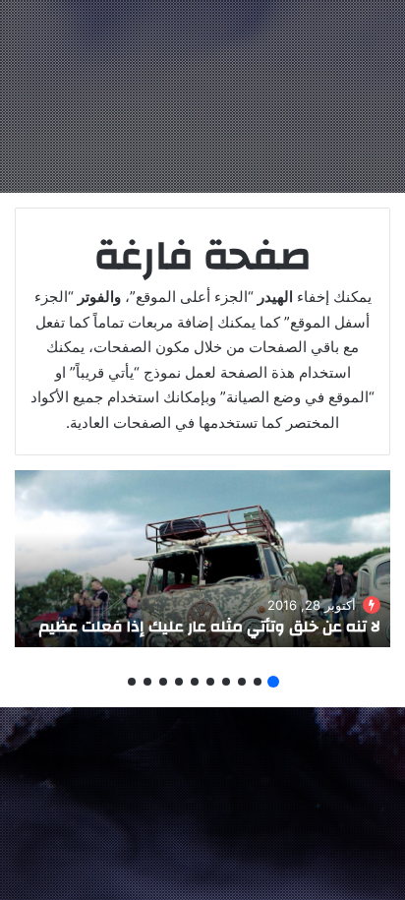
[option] (202, 558)
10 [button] (132, 682)
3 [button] (242, 682)
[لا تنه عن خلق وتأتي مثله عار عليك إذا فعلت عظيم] (202, 558)
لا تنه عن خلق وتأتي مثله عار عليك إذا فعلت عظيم (209, 626)
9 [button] (147, 682)
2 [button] (257, 682)
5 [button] (210, 682)
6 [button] (195, 682)
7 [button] (179, 682)
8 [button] (163, 682)
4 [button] (226, 682)
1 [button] (273, 682)
